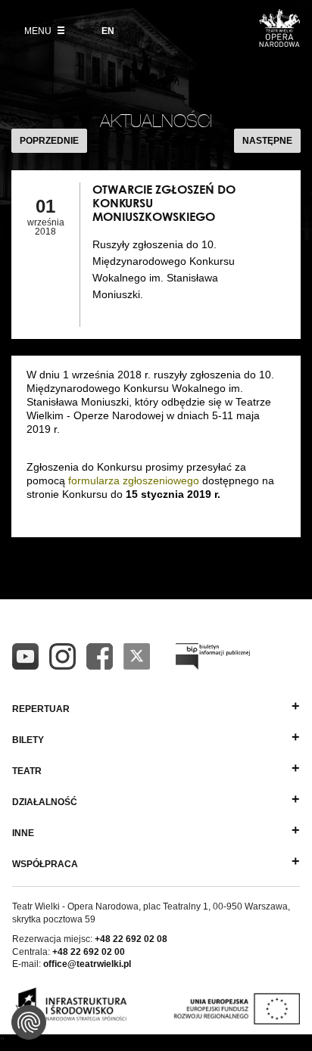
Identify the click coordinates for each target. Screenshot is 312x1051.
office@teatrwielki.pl (87, 964)
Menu (39, 31)
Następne (267, 140)
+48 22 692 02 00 (88, 952)
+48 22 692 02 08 (131, 939)
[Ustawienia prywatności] (28, 1022)
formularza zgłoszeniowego (133, 480)
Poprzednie (49, 140)
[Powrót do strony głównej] (279, 42)
